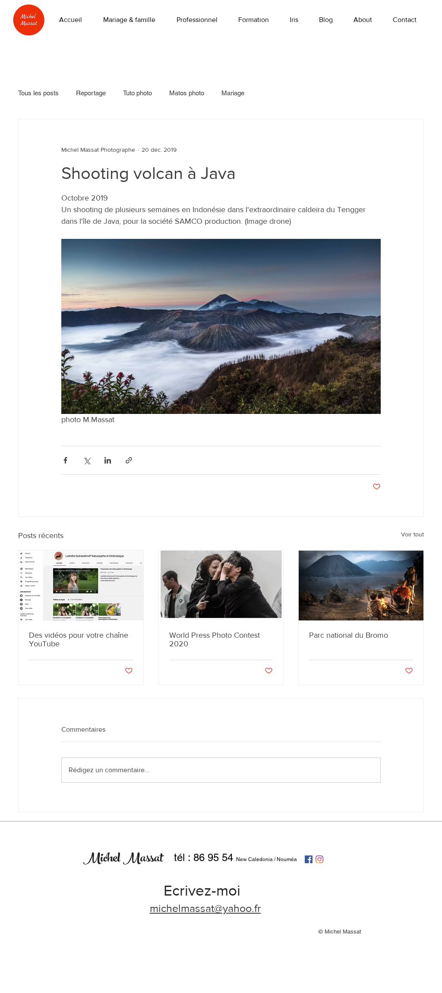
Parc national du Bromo (348, 635)
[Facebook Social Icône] (309, 859)
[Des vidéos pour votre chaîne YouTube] (81, 585)
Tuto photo (137, 93)
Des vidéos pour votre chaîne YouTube (78, 639)
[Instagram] (319, 859)
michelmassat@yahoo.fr (205, 908)
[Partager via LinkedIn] (108, 460)
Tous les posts (38, 93)
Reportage (91, 93)
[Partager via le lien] (129, 460)
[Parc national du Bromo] (361, 585)
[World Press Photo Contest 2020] (221, 585)
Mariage (232, 93)
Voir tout (412, 534)
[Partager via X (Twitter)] (86, 460)
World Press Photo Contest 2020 (214, 639)
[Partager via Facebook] (65, 460)
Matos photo (186, 93)
